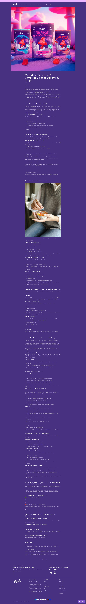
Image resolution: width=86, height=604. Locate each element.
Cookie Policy (61, 581)
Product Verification (62, 591)
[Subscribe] (30, 574)
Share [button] (27, 85)
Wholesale (61, 593)
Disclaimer (61, 583)
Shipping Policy (62, 588)
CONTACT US (46, 586)
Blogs (45, 590)
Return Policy (61, 586)
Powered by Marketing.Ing (25, 601)
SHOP (45, 581)
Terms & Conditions (62, 590)
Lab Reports (46, 584)
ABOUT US (46, 583)
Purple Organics (18, 601)
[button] (67, 4)
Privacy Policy (61, 584)
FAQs (45, 588)
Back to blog (44, 559)
